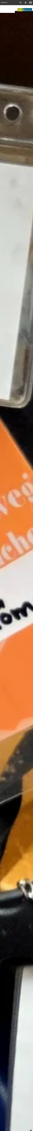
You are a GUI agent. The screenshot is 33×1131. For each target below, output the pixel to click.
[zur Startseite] (24, 9)
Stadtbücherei (4, 2)
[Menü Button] (30, 2)
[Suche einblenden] (20, 2)
